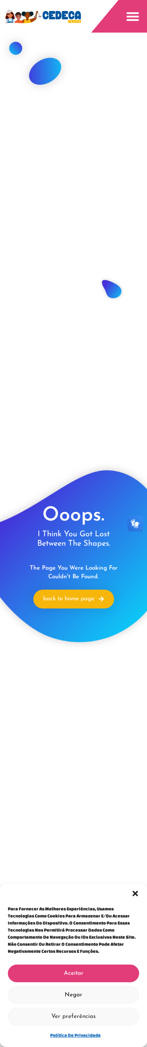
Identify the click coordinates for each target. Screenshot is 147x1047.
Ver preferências (73, 1017)
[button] (135, 893)
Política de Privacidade (75, 1035)
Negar (73, 995)
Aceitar (73, 973)
